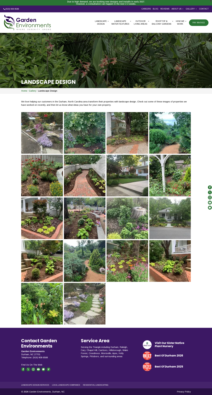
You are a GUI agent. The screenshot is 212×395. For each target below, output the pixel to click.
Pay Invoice (199, 23)
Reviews (164, 9)
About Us (176, 9)
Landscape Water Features (120, 22)
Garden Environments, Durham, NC (47, 391)
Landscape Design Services (35, 385)
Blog (155, 9)
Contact (204, 9)
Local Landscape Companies (66, 385)
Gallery (190, 9)
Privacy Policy (184, 391)
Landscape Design (101, 22)
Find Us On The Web (31, 365)
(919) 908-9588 (12, 9)
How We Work (180, 22)
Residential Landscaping (95, 385)
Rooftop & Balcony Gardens (161, 22)
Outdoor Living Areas (140, 22)
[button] (42, 133)
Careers (146, 9)
